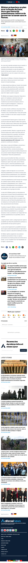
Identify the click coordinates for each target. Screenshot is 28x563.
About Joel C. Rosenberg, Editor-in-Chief (10, 534)
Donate (2, 547)
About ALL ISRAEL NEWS (6, 536)
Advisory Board (4, 543)
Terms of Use (4, 549)
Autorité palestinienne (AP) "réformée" (10, 140)
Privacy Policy (4, 551)
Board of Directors (5, 540)
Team (2, 538)
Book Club (3, 545)
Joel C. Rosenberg (12, 307)
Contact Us (3, 553)
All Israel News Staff (5, 27)
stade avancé (4, 75)
